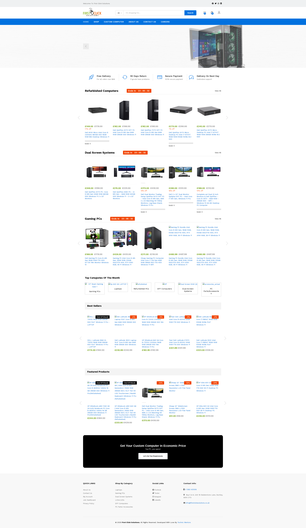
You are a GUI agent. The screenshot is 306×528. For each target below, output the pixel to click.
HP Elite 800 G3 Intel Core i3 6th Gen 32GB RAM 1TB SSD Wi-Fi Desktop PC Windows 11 (207, 409)
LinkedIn (157, 500)
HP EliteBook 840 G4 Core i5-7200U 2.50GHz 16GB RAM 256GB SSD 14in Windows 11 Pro (152, 343)
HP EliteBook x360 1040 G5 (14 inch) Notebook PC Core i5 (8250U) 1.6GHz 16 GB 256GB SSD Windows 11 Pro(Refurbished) (98, 410)
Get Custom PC (111, 56)
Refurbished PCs (141, 289)
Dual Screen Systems (188, 290)
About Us (134, 22)
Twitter (157, 493)
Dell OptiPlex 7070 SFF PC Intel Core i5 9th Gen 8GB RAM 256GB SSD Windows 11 (152, 132)
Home (86, 22)
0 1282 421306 (191, 489)
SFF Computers (164, 289)
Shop (96, 22)
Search (190, 13)
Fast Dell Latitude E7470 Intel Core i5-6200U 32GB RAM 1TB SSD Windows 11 (179, 342)
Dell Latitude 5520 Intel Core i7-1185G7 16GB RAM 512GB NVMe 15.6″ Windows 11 (206, 343)
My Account (88, 497)
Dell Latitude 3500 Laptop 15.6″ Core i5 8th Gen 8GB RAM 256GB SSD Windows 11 (125, 343)
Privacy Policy (88, 503)
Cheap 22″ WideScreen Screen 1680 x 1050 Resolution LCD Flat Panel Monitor (179, 409)
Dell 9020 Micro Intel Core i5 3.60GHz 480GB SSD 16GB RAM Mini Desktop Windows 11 (97, 135)
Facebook (158, 490)
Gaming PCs (94, 291)
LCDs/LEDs (119, 500)
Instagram (157, 496)
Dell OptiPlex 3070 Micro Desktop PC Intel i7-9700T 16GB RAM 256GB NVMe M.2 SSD (208, 133)
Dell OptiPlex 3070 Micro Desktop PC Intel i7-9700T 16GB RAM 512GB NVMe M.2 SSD (180, 136)
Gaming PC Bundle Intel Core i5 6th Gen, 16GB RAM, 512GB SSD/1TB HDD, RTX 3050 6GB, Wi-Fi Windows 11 (180, 261)
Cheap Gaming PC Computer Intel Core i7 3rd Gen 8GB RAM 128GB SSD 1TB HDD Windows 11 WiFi (152, 261)
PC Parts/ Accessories (124, 507)
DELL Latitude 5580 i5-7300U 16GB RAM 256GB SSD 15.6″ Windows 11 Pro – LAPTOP (97, 343)
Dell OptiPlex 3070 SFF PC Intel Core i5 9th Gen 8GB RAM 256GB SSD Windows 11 (124, 132)
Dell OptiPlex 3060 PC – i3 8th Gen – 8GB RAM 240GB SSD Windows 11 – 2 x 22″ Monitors (124, 195)
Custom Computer (114, 22)
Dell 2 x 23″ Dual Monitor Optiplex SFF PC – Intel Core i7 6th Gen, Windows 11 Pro (180, 196)
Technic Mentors (184, 522)
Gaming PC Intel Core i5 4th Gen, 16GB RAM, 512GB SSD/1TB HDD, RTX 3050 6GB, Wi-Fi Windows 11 (124, 261)
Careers (165, 22)
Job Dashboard (89, 500)
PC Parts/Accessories (211, 291)
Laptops (118, 289)
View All (218, 91)
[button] (92, 121)
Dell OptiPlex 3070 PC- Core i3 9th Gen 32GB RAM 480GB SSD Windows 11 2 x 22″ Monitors (96, 195)
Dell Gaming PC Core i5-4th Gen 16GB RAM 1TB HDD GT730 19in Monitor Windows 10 (97, 261)
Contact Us (149, 22)
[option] (153, 46)
